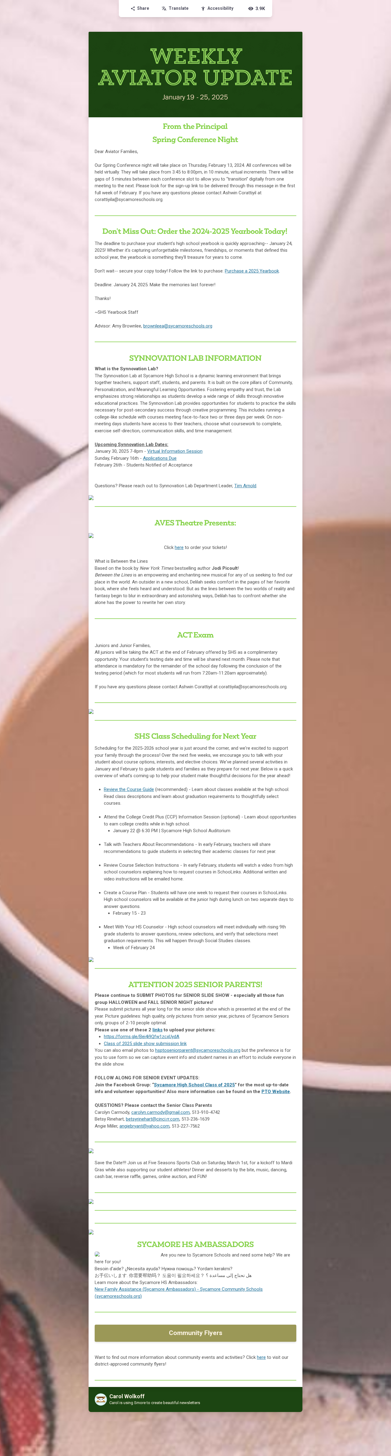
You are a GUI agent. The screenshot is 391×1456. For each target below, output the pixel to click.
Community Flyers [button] (195, 1333)
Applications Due (160, 458)
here (179, 547)
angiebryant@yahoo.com (144, 1126)
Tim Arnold (245, 485)
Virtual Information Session (175, 451)
